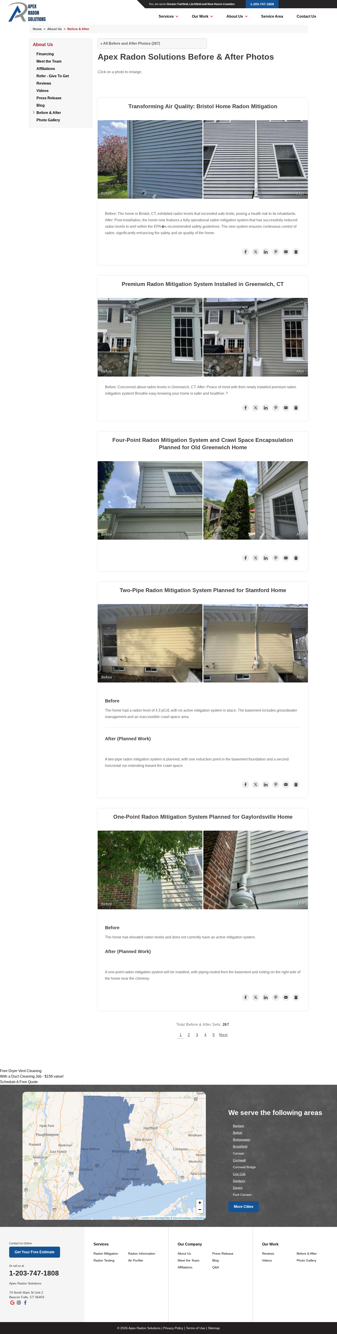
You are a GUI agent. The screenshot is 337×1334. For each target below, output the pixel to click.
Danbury (239, 1181)
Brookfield (240, 1146)
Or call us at (16, 1265)
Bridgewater (241, 1139)
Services (166, 16)
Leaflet (145, 1218)
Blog (40, 105)
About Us (235, 16)
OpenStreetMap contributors (189, 1218)
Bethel (237, 1132)
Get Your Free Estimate (35, 1252)
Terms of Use (195, 1328)
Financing (45, 54)
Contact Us (306, 16)
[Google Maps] (12, 1302)
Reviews (43, 83)
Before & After (48, 113)
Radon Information (141, 1253)
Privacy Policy (173, 1328)
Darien (238, 1188)
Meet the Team (48, 61)
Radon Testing (104, 1260)
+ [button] (199, 1203)
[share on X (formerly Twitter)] (255, 251)
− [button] (199, 1209)
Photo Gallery (48, 120)
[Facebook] (25, 1302)
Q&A (215, 1267)
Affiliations (45, 69)
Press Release (48, 98)
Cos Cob (239, 1174)
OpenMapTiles (162, 1218)
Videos (42, 91)
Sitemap (214, 1328)
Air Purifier (135, 1260)
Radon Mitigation (106, 1253)
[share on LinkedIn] (265, 251)
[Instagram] (19, 1302)
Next (223, 1035)
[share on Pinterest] (275, 251)
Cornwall (239, 1160)
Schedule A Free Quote (19, 1082)
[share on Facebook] (245, 251)
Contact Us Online (20, 1243)
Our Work (200, 16)
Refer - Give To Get (52, 76)
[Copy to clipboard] (296, 251)
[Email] (286, 251)
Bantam (238, 1126)
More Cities (243, 1207)
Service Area (272, 16)
